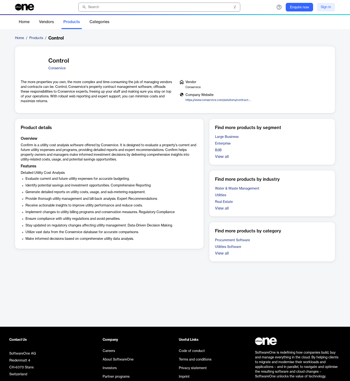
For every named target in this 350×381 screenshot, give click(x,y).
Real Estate (224, 202)
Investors (110, 368)
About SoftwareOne (118, 359)
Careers (109, 351)
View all (222, 157)
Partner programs (116, 376)
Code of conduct (192, 351)
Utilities (220, 195)
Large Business (227, 137)
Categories (99, 22)
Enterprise (223, 143)
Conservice (57, 68)
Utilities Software (228, 247)
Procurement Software (232, 240)
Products (71, 22)
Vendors (46, 22)
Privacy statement (193, 368)
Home (24, 22)
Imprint (184, 376)
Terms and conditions (195, 359)
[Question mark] (279, 7)
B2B (218, 150)
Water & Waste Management (237, 188)
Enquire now (299, 7)
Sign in (326, 7)
